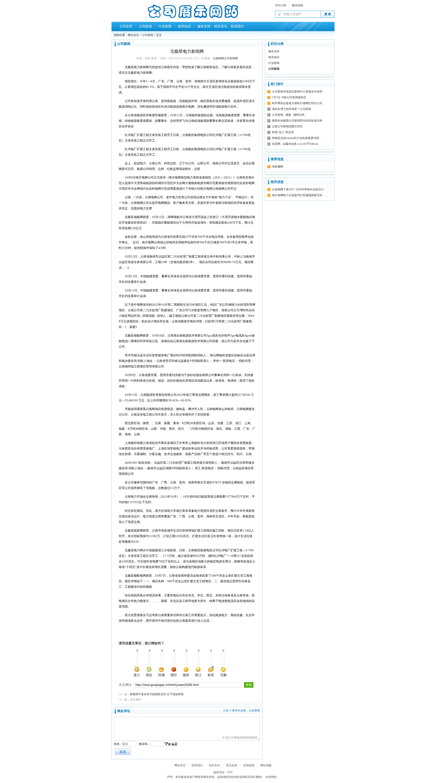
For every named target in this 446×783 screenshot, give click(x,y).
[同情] (161, 671)
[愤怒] (174, 671)
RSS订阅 (280, 5)
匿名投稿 (297, 5)
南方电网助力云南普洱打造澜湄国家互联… (298, 195)
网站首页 (133, 35)
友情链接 (248, 765)
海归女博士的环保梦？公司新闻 (291, 109)
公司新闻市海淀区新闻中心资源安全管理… (298, 91)
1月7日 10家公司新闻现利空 (289, 97)
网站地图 (266, 765)
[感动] (149, 671)
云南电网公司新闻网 (225, 58)
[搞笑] (186, 671)
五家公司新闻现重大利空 (287, 126)
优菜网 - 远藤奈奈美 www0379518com (295, 143)
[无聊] (223, 671)
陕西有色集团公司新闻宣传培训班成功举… (298, 120)
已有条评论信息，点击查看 (241, 710)
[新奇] (210, 671)
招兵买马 (219, 26)
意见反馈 (231, 765)
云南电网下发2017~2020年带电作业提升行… (299, 189)
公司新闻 (145, 26)
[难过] (198, 671)
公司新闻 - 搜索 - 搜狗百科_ (289, 114)
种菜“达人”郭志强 (283, 132)
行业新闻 (164, 26)
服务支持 (203, 26)
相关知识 (184, 26)
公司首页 (125, 26)
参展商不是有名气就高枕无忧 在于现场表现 (157, 694)
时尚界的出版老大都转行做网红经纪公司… (298, 103)
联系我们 (236, 26)
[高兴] (137, 671)
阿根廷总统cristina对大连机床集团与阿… (297, 138)
